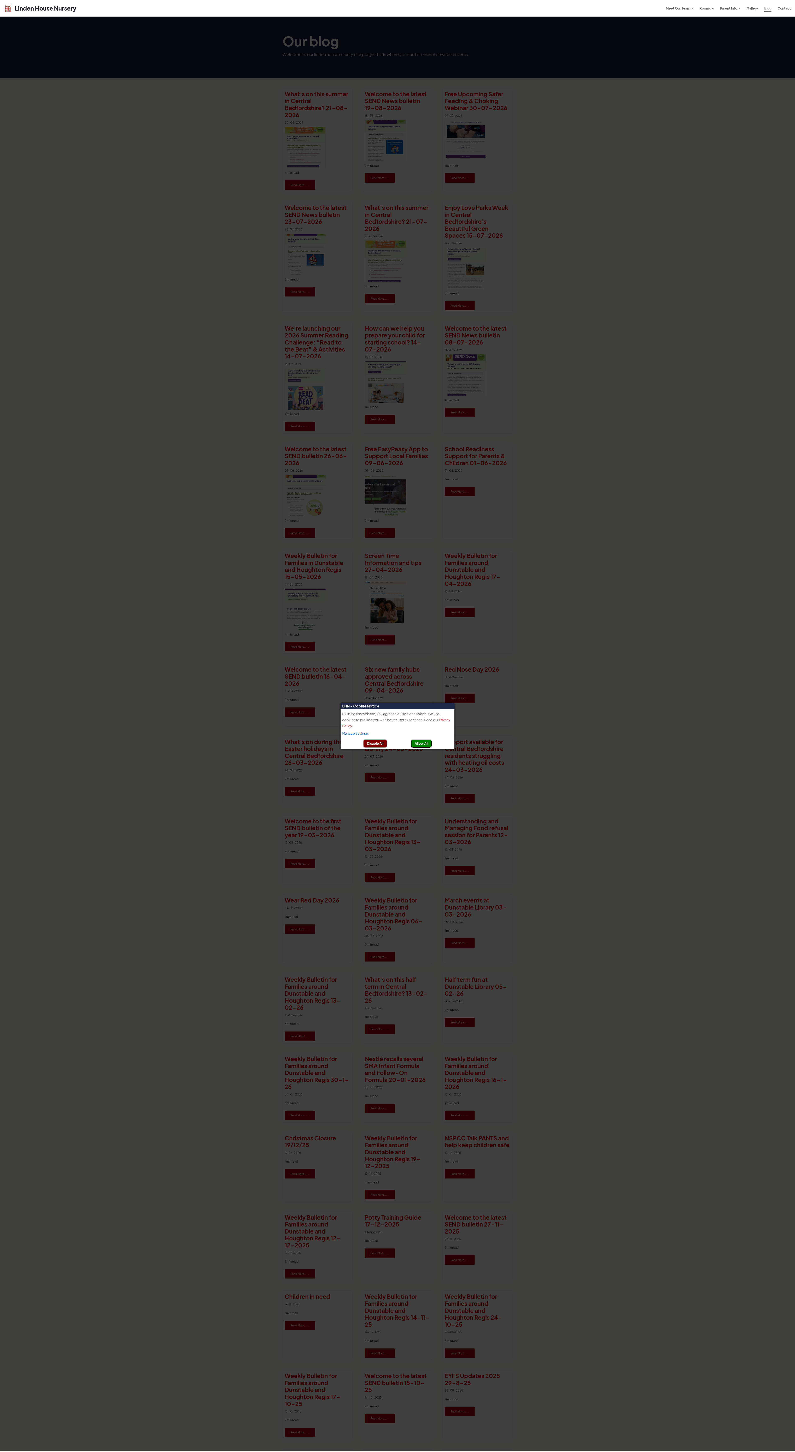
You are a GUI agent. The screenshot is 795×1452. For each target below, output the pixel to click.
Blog (767, 8)
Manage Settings (355, 733)
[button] (397, 733)
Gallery (752, 8)
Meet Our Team (678, 8)
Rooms (705, 8)
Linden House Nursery (45, 8)
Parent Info (728, 8)
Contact (784, 8)
